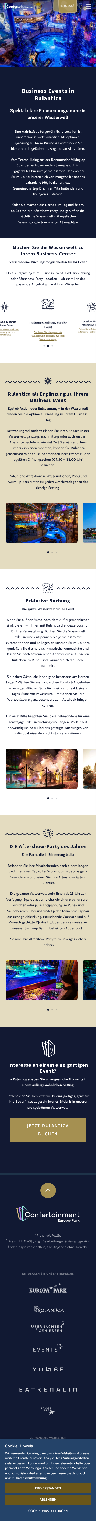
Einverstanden (48, 1488)
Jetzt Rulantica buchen (48, 1129)
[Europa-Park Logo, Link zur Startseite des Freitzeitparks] (48, 1290)
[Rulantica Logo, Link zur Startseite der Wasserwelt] (48, 1309)
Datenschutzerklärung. (31, 1478)
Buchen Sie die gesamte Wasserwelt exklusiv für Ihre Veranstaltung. (48, 336)
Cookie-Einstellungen (48, 1511)
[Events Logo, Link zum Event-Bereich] (48, 1349)
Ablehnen (48, 1499)
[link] (48, 1190)
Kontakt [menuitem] (67, 6)
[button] (42, 505)
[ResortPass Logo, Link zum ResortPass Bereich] (48, 1409)
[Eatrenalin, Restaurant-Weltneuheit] (48, 1389)
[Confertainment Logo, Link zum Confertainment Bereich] (17, 6)
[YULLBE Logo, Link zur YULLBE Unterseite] (48, 1369)
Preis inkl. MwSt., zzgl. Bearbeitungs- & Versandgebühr (49, 1241)
